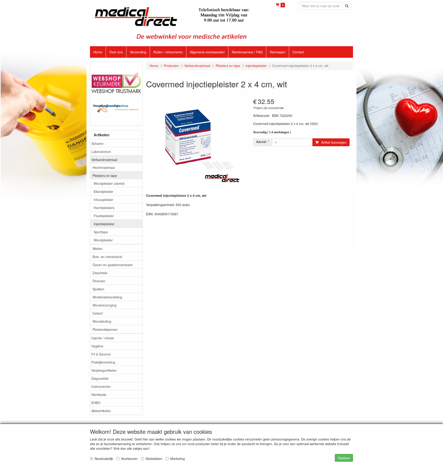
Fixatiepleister (104, 215)
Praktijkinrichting (103, 362)
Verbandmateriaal (104, 159)
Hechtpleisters (104, 207)
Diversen (99, 281)
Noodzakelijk (104, 458)
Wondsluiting (102, 321)
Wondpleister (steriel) (109, 183)
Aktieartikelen (101, 410)
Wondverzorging (105, 305)
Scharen (97, 143)
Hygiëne (97, 346)
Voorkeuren (129, 458)
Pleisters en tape (105, 175)
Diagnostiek (99, 378)
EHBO (95, 402)
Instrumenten (101, 386)
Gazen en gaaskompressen (113, 264)
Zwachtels (100, 272)
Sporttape (101, 232)
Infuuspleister (103, 199)
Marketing (177, 458)
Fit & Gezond (101, 354)
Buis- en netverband (107, 256)
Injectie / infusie (102, 338)
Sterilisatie (98, 394)
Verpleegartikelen (104, 370)
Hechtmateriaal (104, 167)
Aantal (261, 141)
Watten (98, 248)
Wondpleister (103, 240)
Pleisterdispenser (105, 329)
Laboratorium (101, 151)
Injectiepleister (104, 224)
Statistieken (154, 458)
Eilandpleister (103, 191)
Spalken (98, 289)
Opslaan (344, 458)
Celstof (98, 313)
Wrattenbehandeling (107, 297)
